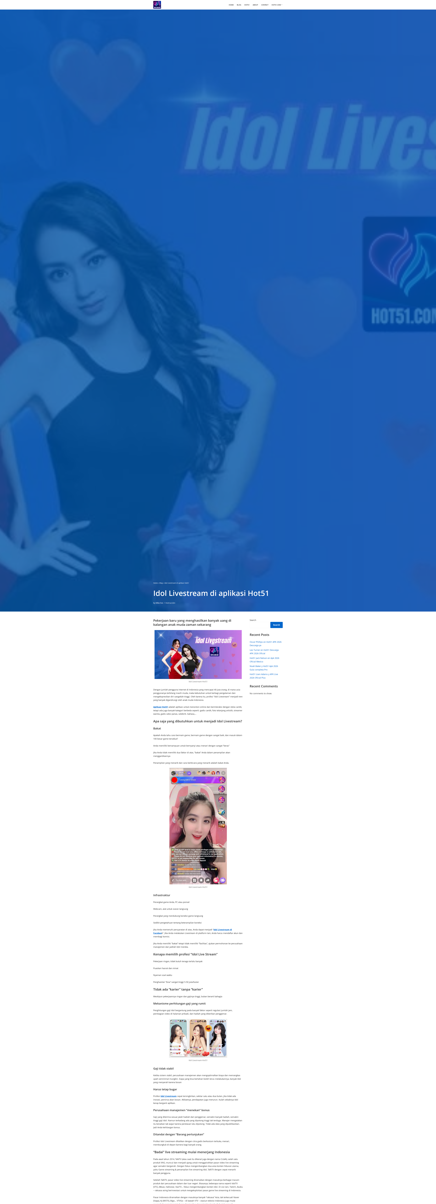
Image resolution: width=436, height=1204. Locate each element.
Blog (239, 5)
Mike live (159, 603)
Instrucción (170, 603)
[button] (281, 4)
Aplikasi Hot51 (160, 707)
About (255, 5)
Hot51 (247, 5)
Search (253, 620)
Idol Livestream (169, 1096)
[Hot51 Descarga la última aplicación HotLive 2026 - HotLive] (157, 5)
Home (231, 5)
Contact (264, 5)
